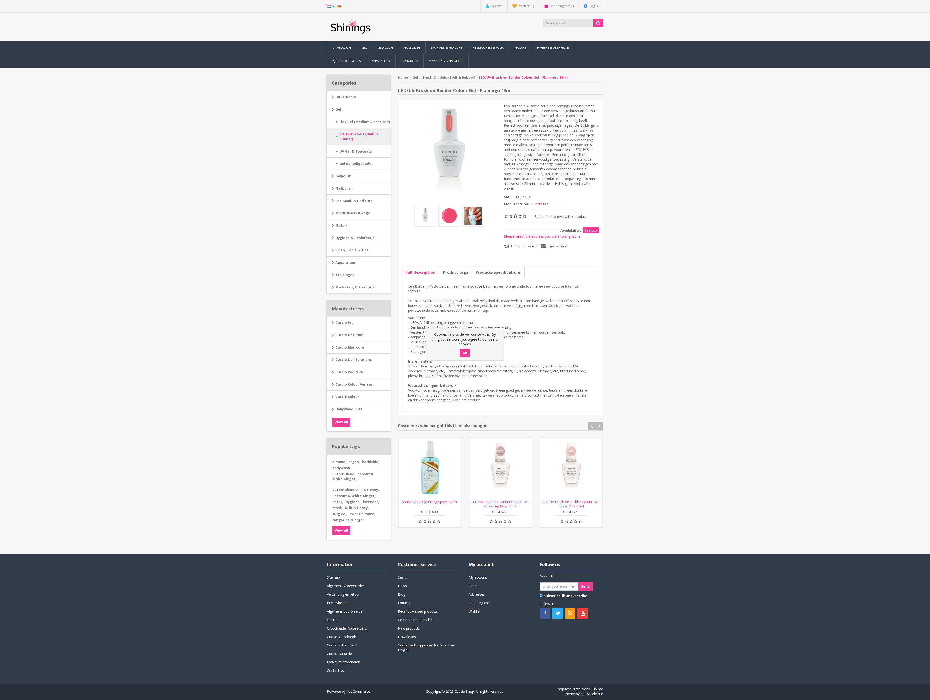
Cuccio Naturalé (349, 335)
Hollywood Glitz (348, 409)
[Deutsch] (339, 6)
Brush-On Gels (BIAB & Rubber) (359, 136)
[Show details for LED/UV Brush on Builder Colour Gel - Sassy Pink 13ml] (571, 469)
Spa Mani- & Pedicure (353, 200)
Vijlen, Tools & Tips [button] (346, 61)
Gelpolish (343, 176)
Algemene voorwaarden (345, 611)
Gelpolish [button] (385, 48)
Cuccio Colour (347, 396)
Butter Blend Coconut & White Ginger (352, 476)
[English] (334, 6)
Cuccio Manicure (349, 347)
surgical (339, 514)
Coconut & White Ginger (353, 495)
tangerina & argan (348, 520)
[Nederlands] (329, 6)
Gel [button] (364, 48)
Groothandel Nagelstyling (347, 628)
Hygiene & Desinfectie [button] (553, 48)
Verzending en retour (343, 594)
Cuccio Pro (344, 322)
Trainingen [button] (409, 61)
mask (337, 508)
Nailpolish (344, 188)
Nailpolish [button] (412, 48)
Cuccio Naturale (339, 653)
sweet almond (362, 514)
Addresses (477, 594)
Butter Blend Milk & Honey (355, 489)
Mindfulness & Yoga (352, 213)
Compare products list (415, 619)
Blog (401, 594)
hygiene (353, 501)
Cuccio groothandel (342, 636)
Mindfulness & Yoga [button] (488, 48)
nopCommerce (358, 691)
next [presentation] (599, 426)
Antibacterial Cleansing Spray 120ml (429, 502)
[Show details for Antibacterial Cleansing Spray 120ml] (429, 469)
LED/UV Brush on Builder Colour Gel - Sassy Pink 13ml (571, 504)
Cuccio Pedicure (349, 372)
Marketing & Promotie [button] (446, 61)
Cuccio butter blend (342, 645)
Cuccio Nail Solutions (353, 359)
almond (339, 461)
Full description (420, 272)
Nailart (341, 225)
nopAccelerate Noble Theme (580, 689)
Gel (338, 109)
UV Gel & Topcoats (356, 151)
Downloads (407, 636)
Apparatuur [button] (381, 61)
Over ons (334, 619)
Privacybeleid (337, 602)
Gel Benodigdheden (356, 163)
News (402, 585)
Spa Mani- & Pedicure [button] (446, 48)
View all (341, 422)
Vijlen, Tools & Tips (352, 250)
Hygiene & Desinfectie (355, 237)
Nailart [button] (520, 48)
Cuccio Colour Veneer (353, 384)
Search (403, 577)
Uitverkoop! (345, 97)
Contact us (335, 670)
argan (354, 461)
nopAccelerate (592, 694)
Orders (474, 585)
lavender (371, 501)
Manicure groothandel (344, 662)
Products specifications (498, 272)
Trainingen (345, 274)
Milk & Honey (357, 508)
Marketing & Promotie (355, 287)
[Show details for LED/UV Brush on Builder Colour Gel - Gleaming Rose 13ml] (500, 469)
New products (409, 628)
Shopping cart (479, 602)
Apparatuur (345, 262)
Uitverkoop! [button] (342, 48)
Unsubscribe (576, 595)
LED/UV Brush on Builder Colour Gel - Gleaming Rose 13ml (500, 504)
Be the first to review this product (560, 216)
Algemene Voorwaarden (346, 585)
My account (478, 577)
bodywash (341, 468)
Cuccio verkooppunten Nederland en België (426, 647)
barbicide (370, 461)
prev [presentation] (592, 426)
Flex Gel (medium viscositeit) (365, 121)
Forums (404, 602)
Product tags (455, 272)
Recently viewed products (418, 611)
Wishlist (474, 611)
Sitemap (333, 577)
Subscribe (552, 595)
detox (337, 501)
